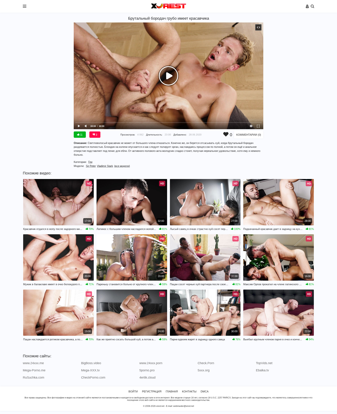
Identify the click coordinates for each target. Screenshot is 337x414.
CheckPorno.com (93, 377)
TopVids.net (264, 363)
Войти (133, 391)
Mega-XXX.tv (90, 370)
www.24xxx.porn (150, 363)
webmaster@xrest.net (183, 406)
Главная (172, 391)
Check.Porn (206, 363)
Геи (90, 161)
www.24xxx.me (33, 363)
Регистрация (151, 391)
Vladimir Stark (105, 165)
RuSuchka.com (33, 377)
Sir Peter (91, 165)
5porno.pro (147, 370)
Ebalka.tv (262, 370)
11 (80, 134)
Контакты (189, 391)
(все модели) (122, 165)
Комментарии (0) (248, 134)
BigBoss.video (91, 363)
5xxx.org (204, 370)
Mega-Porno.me (34, 370)
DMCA (205, 391)
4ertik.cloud (147, 377)
